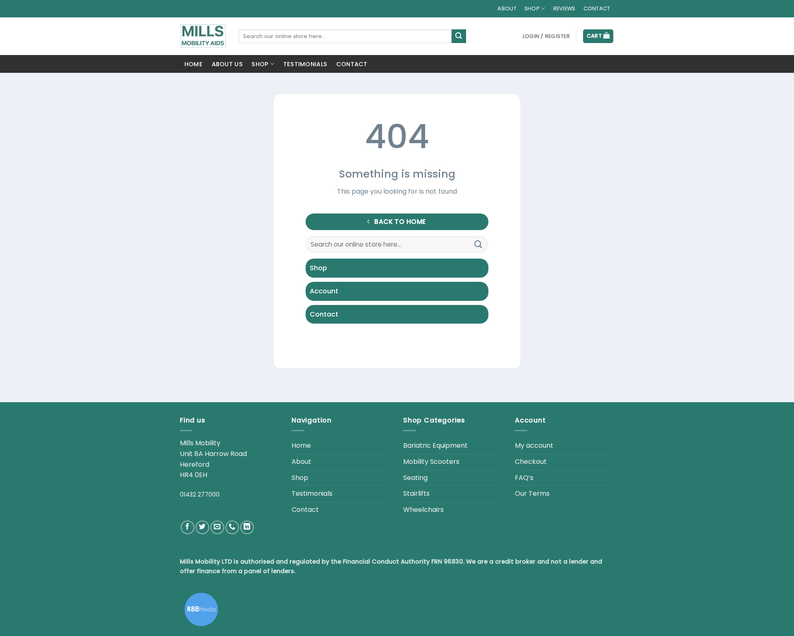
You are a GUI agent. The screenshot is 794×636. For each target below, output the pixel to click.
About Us (227, 64)
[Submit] (459, 36)
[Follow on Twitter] (202, 527)
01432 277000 (200, 494)
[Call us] (232, 527)
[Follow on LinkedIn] (247, 527)
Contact (597, 8)
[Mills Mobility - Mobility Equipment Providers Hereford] (203, 36)
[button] (546, 36)
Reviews (564, 8)
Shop (259, 64)
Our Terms (532, 493)
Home (193, 64)
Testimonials (305, 64)
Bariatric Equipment (435, 445)
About (506, 8)
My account (534, 445)
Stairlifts (416, 493)
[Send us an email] (217, 527)
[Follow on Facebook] (187, 527)
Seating (415, 477)
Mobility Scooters (431, 461)
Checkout (531, 461)
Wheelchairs (423, 509)
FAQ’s (524, 477)
